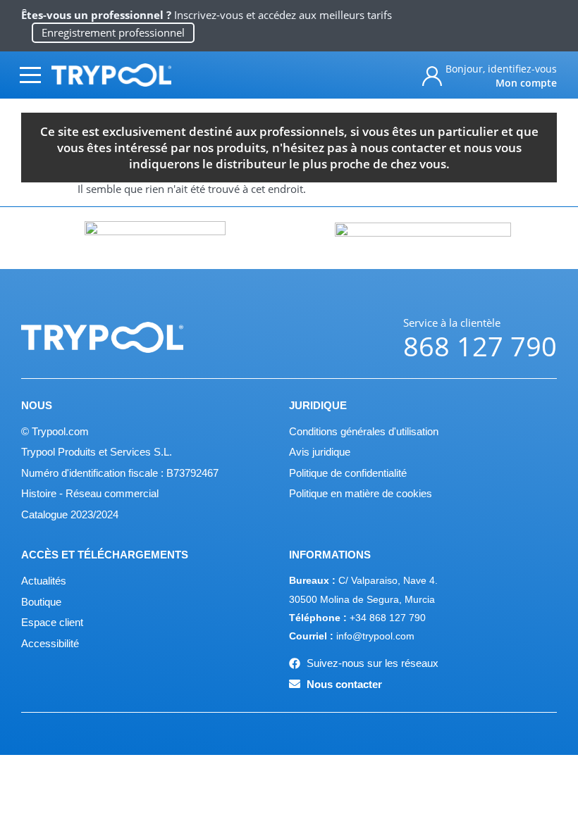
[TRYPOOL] (111, 75)
